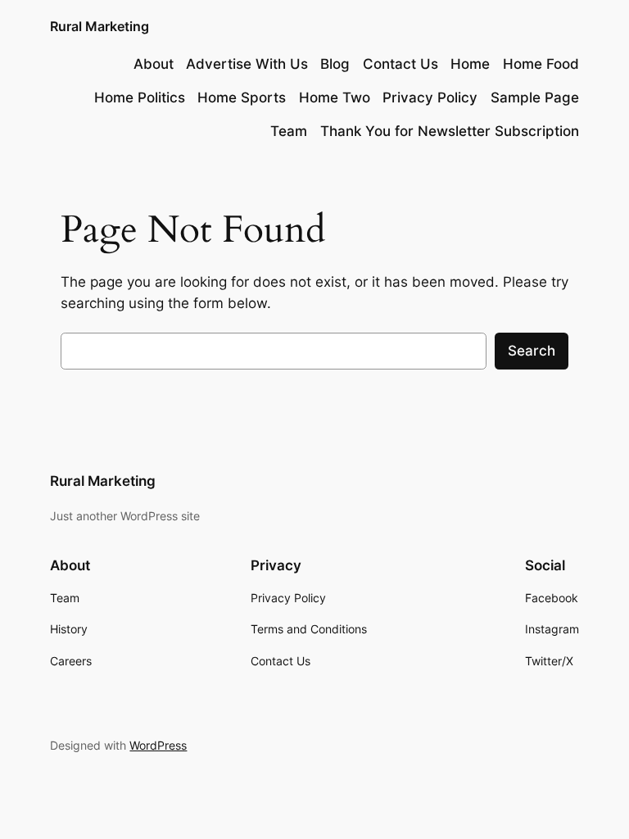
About (153, 64)
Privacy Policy (429, 97)
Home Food (541, 64)
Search (531, 350)
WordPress (158, 745)
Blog (335, 64)
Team (288, 131)
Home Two (334, 97)
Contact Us (400, 64)
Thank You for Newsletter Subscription (449, 131)
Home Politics (139, 97)
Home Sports (241, 97)
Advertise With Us (247, 64)
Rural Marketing (99, 26)
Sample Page (535, 97)
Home (470, 64)
